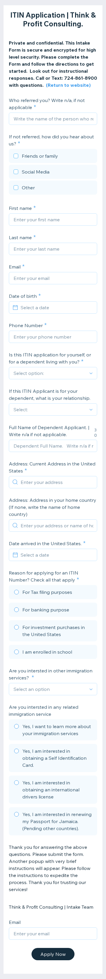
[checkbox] (53, 157)
